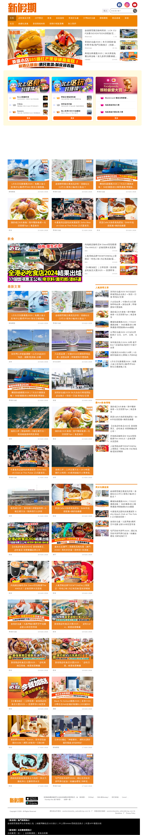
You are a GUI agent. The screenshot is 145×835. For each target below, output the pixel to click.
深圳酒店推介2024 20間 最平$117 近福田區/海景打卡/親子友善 (123, 345)
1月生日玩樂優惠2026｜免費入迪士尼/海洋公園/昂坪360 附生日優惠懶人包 (123, 364)
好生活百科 (57, 362)
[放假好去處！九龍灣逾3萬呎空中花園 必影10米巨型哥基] (102, 523)
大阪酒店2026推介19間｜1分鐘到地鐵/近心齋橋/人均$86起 (123, 353)
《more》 (124, 797)
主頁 (12, 18)
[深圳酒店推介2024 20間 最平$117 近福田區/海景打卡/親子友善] (102, 344)
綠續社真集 (23, 24)
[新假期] (40, 7)
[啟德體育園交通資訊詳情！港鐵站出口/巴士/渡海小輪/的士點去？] (102, 493)
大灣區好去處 (89, 18)
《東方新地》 (115, 797)
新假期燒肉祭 (39, 24)
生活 (12, 24)
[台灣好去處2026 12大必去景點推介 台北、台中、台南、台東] (102, 334)
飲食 (50, 18)
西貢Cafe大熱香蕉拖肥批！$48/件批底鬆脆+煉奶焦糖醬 (123, 418)
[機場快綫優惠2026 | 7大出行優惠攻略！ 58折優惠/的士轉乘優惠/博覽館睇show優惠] (102, 324)
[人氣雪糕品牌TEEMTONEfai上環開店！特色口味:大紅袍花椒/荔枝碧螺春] (102, 448)
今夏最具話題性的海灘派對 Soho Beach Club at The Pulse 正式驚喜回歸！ (123, 514)
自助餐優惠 (30, 833)
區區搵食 (60, 18)
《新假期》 (82, 797)
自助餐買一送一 (15, 833)
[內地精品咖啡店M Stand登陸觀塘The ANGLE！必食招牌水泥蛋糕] (102, 438)
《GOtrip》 (91, 797)
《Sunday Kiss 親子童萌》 (52, 799)
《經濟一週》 (67, 799)
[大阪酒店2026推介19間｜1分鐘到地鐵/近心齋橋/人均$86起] (102, 354)
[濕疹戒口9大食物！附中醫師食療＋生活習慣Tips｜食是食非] (102, 314)
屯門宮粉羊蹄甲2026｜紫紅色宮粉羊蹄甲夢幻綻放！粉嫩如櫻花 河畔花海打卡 (123, 533)
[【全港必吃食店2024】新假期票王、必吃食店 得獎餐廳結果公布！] (102, 428)
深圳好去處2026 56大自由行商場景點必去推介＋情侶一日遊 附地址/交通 (123, 294)
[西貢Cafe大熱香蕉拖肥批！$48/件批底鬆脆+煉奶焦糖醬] (102, 419)
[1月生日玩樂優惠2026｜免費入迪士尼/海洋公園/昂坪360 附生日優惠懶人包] (102, 363)
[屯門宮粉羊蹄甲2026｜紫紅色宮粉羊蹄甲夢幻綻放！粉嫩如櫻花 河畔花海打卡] (102, 532)
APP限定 (39, 18)
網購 (54, 709)
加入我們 (72, 24)
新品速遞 (116, 18)
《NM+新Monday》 (102, 797)
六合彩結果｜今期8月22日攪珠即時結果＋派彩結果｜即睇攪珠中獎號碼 (123, 304)
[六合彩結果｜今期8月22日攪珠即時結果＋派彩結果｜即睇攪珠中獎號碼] (102, 303)
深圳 (10, 362)
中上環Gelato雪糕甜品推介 (71, 823)
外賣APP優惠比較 (93, 823)
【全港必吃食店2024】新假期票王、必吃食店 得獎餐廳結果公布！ (123, 428)
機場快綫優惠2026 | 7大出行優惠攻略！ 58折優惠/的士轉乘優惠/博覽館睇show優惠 (123, 324)
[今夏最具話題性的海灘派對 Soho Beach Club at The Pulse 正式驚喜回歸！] (102, 513)
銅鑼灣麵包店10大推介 (47, 823)
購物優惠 (104, 18)
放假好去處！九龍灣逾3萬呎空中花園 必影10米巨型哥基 (123, 523)
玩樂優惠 (87, 59)
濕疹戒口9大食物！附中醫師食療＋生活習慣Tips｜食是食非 (123, 314)
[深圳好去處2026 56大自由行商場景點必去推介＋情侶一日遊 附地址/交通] (102, 293)
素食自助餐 (43, 833)
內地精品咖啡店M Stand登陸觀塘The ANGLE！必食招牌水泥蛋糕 (123, 438)
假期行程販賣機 (56, 24)
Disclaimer (118, 813)
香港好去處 (74, 18)
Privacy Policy (130, 813)
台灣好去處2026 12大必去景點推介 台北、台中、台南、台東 (123, 335)
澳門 (54, 554)
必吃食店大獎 (24, 18)
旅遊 (127, 18)
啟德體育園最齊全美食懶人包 (21, 823)
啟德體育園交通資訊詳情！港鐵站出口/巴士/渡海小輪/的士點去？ (123, 494)
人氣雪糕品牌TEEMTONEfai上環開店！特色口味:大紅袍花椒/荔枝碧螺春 (123, 449)
